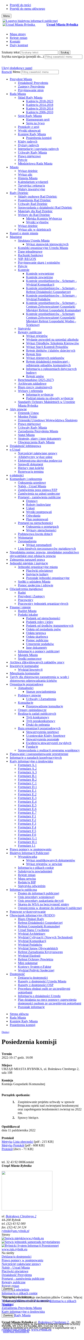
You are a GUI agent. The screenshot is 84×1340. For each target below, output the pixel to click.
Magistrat (16, 237)
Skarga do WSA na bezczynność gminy (43, 904)
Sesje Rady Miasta (30, 116)
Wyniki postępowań (39, 512)
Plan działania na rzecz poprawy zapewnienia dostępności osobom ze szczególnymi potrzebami (49, 1001)
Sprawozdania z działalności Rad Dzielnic (45, 207)
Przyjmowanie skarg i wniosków (39, 262)
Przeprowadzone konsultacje (44, 706)
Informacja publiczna (23, 889)
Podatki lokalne (28, 614)
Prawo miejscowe (29, 156)
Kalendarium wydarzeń (33, 182)
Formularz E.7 (27, 812)
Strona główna (19, 1014)
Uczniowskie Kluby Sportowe (45, 735)
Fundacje (32, 746)
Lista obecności (23, 1141)
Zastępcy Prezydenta (31, 86)
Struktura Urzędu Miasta (34, 240)
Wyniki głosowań (29, 130)
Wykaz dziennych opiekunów (45, 358)
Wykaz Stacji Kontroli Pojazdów (47, 347)
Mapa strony (18, 34)
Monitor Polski (27, 416)
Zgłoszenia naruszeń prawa (27, 559)
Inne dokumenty (36, 647)
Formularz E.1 (27, 790)
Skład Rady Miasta (30, 97)
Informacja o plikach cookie (36, 867)
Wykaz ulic (25, 174)
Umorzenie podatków (40, 644)
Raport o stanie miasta (24, 233)
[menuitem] (46, 84)
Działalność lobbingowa (25, 446)
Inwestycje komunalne (24, 666)
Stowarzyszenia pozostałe (42, 739)
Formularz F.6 (27, 834)
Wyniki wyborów (37, 222)
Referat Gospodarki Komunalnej (39, 926)
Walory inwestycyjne (31, 189)
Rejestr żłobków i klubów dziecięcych (50, 350)
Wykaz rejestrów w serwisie (44, 864)
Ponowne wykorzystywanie (28, 911)
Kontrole (23, 270)
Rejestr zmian (18, 38)
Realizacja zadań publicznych (37, 713)
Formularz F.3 (27, 823)
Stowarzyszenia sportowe (42, 732)
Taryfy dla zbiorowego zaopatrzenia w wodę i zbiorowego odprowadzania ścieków (39, 678)
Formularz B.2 (27, 779)
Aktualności (25, 688)
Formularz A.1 (27, 765)
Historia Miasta (28, 178)
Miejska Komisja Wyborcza (44, 218)
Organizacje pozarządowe (26, 684)
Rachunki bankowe (30, 255)
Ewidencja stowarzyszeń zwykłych (48, 743)
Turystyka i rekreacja (31, 185)
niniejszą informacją (16, 1331)
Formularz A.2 (27, 768)
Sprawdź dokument (30, 464)
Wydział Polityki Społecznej (36, 970)
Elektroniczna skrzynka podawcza (40, 460)
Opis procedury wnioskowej (36, 897)
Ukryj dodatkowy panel (17, 68)
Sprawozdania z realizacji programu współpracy (49, 750)
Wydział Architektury (31, 933)
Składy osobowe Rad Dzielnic (37, 196)
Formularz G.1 (27, 838)
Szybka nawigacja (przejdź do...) (23, 56)
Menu (16, 72)
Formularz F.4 (27, 827)
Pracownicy (25, 600)
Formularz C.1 (27, 783)
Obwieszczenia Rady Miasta (36, 442)
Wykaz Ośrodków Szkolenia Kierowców (52, 343)
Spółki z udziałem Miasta (34, 581)
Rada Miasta (18, 94)
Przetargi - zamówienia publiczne (39, 497)
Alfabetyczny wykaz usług (35, 457)
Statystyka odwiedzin (31, 886)
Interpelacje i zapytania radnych (38, 149)
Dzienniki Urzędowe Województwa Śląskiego (47, 420)
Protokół (18, 1145)
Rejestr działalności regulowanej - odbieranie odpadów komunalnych (48, 363)
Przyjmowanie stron (31, 90)
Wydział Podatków (30, 944)
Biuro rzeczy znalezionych (35, 387)
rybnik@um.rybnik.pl (15, 1231)
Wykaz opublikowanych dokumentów (50, 860)
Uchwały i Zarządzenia (41, 699)
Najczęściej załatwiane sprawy (37, 453)
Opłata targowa (36, 633)
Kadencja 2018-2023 (39, 101)
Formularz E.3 (27, 798)
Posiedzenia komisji (39, 138)
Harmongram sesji (38, 119)
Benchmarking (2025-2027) (36, 380)
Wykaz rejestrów (37, 336)
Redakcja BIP (27, 882)
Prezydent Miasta (21, 79)
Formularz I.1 (26, 845)
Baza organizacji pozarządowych (39, 728)
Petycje (22, 160)
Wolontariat (25, 537)
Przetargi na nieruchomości (35, 523)
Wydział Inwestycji (30, 669)
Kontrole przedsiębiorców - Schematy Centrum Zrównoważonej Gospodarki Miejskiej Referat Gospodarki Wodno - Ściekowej (51, 319)
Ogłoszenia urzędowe (32, 482)
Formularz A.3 (27, 772)
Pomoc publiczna (37, 640)
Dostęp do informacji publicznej (38, 893)
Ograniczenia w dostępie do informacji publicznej (50, 908)
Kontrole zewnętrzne (39, 277)
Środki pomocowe (30, 658)
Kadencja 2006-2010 (39, 112)
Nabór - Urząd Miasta (32, 486)
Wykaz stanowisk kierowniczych (47, 244)
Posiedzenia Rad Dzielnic (34, 200)
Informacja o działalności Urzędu (39, 996)
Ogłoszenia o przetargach (42, 526)
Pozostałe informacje (31, 1007)
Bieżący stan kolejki (31, 468)
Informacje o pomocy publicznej (39, 651)
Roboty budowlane (38, 504)
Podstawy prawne (29, 695)
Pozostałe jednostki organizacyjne (48, 578)
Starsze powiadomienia (41, 691)
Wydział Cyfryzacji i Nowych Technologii (45, 937)
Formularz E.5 (27, 805)
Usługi (30, 508)
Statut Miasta (26, 435)
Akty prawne (18, 409)
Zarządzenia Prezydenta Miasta (38, 431)
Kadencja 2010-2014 (39, 108)
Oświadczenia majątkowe (26, 589)
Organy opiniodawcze (32, 710)
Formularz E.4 (27, 801)
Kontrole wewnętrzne (40, 273)
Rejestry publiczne (30, 332)
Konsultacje (25, 702)
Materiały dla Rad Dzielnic (35, 211)
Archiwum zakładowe (32, 383)
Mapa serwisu (27, 878)
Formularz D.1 (27, 787)
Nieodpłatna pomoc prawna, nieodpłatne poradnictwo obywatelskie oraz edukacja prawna (44, 554)
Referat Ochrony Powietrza (35, 959)
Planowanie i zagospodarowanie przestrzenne (39, 754)
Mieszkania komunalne (25, 673)
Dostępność (17, 974)
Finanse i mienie (20, 607)
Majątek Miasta (28, 655)
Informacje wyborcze (39, 394)
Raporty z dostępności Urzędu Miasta (42, 981)
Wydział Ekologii (29, 955)
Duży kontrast (19, 45)
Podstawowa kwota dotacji (35, 534)
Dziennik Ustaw (28, 413)
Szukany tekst (11, 52)
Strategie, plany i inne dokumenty (39, 438)
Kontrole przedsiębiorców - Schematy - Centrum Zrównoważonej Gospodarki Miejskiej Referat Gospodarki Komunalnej (53, 306)
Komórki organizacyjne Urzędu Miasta (43, 248)
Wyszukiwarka (27, 856)
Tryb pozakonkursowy (40, 721)
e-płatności (17, 475)
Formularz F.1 (27, 816)
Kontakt (15, 41)
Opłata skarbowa (37, 636)
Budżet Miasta (27, 611)
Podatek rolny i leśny (39, 622)
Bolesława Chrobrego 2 (21, 1216)
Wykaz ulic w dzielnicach (34, 229)
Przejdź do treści (20, 5)
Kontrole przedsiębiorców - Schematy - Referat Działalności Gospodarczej (51, 290)
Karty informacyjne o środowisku (31, 761)
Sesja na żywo (35, 123)
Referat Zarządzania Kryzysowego (40, 952)
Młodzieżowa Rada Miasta (35, 163)
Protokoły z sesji (28, 127)
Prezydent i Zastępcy (31, 596)
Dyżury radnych (28, 145)
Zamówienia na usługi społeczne (39, 493)
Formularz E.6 (27, 809)
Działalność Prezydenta (33, 83)
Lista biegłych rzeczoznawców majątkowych (47, 548)
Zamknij (8, 1288)
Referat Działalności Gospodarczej (40, 922)
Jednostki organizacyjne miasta (38, 567)
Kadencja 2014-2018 (39, 105)
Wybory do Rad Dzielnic (34, 215)
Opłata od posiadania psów (43, 629)
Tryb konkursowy (37, 717)
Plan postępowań (37, 519)
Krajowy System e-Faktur (34, 966)
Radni (22, 592)
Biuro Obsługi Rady (31, 919)
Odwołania (33, 515)
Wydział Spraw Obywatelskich (38, 948)
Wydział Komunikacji (32, 941)
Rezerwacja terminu (31, 471)
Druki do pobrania (38, 724)
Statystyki (24, 328)
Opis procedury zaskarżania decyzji (41, 900)
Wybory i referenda (30, 391)
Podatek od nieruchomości (43, 618)
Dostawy (32, 501)
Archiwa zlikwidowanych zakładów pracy (37, 662)
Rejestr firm (33, 354)
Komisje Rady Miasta (32, 134)
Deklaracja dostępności (33, 977)
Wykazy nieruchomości (41, 530)
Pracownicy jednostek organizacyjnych (43, 603)
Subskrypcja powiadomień (35, 871)
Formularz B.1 (27, 776)
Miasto (14, 167)
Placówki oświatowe (39, 570)
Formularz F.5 (27, 831)
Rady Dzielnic (19, 193)
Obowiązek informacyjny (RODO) (32, 915)
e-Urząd (15, 449)
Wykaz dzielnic (28, 171)
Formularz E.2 (27, 794)
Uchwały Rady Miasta (32, 152)
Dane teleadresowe (30, 251)
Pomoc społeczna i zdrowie (35, 585)
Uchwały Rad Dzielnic (33, 204)
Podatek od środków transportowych (49, 625)
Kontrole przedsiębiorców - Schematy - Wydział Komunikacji (51, 282)
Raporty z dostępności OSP (35, 985)
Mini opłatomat (28, 963)
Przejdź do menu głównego (27, 8)
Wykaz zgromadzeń (39, 545)
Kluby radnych (27, 141)
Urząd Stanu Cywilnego (33, 930)
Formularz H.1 (27, 842)
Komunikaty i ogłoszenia (26, 479)
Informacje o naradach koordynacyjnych (36, 757)
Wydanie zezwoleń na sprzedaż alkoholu (52, 339)
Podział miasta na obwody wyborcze (49, 398)
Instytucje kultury (37, 574)
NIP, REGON (27, 259)
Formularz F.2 (27, 820)
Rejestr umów (35, 376)
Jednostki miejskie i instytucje (29, 563)
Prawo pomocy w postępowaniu (30, 849)
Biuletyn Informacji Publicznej (29, 853)
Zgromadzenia (27, 541)
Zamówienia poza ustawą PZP (37, 490)
